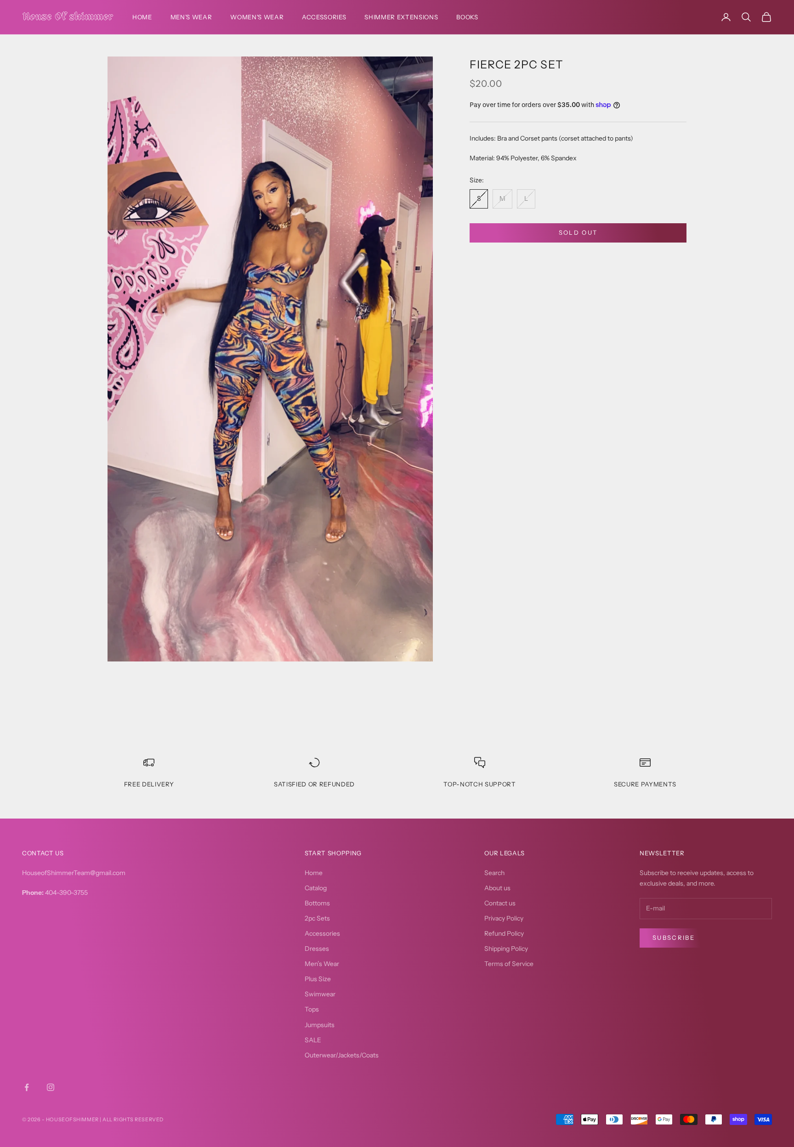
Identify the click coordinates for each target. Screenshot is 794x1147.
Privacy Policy (503, 918)
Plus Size (318, 979)
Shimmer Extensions (401, 17)
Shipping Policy (506, 948)
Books (467, 17)
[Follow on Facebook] (26, 1087)
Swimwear (320, 994)
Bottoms (317, 903)
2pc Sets (317, 918)
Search (494, 873)
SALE (313, 1040)
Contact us (500, 903)
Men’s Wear (191, 17)
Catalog (316, 888)
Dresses (317, 948)
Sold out (578, 232)
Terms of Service (508, 964)
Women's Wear (257, 17)
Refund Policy (504, 933)
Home (142, 17)
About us (497, 888)
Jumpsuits (320, 1025)
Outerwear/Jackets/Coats (342, 1055)
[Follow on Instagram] (50, 1087)
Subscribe (673, 937)
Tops (312, 1009)
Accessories (324, 17)
